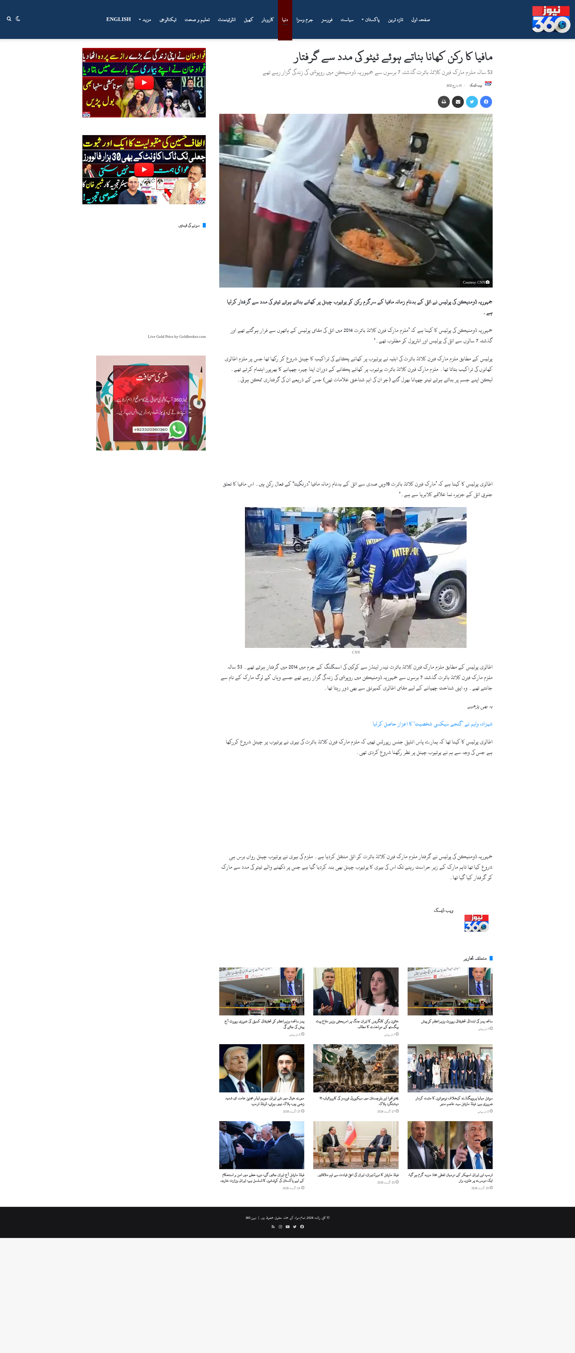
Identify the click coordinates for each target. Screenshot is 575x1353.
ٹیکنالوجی (168, 19)
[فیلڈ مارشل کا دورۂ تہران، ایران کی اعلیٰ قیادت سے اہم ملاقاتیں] (355, 1145)
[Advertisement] (356, 434)
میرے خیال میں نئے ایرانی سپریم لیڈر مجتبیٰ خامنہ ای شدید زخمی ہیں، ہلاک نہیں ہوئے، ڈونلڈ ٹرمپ (264, 1101)
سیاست (347, 19)
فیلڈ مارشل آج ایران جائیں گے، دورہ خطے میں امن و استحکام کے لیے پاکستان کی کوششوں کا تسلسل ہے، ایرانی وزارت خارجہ (262, 1177)
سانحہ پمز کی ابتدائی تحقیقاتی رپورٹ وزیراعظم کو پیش (457, 1021)
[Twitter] (472, 102)
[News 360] (551, 19)
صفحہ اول (420, 19)
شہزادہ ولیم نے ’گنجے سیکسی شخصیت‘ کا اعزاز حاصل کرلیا (433, 724)
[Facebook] (486, 102)
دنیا (285, 19)
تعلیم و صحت (197, 19)
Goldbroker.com (192, 336)
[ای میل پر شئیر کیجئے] (458, 102)
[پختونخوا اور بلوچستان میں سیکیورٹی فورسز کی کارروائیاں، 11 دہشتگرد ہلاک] (355, 1068)
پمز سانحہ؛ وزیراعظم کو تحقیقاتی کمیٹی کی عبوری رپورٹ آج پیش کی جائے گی (264, 1024)
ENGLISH (118, 19)
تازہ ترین (395, 19)
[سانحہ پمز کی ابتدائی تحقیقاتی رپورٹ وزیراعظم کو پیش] (450, 991)
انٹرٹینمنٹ (227, 19)
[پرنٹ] (444, 102)
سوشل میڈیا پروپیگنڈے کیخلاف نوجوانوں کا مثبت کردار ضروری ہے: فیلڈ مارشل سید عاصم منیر (454, 1101)
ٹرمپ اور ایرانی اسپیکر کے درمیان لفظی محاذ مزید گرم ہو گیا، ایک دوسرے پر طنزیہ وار (450, 1177)
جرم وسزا (304, 19)
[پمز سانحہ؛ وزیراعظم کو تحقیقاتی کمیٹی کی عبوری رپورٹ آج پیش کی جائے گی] (261, 991)
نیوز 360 (251, 1217)
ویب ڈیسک (476, 86)
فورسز (327, 19)
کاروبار (268, 19)
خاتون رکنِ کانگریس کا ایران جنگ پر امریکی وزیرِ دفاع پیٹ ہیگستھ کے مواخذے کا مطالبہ (357, 1024)
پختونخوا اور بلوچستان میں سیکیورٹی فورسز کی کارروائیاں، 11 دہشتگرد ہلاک (359, 1101)
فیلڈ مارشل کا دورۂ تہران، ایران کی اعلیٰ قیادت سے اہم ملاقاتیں (358, 1174)
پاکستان (372, 19)
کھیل (248, 19)
